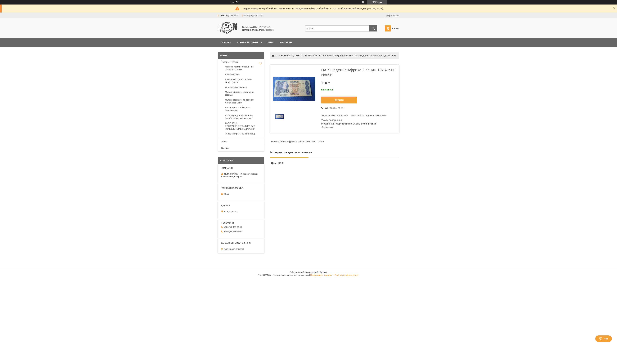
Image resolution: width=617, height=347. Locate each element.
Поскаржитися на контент (321, 275)
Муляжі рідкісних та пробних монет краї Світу (239, 101)
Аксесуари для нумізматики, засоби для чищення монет (239, 116)
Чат (606, 338)
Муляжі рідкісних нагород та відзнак (239, 93)
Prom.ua (323, 272)
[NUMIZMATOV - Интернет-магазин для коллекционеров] (228, 34)
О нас (270, 42)
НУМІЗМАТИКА (232, 74)
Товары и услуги (247, 42)
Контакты (286, 42)
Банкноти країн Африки (339, 55)
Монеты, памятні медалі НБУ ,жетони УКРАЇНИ (239, 68)
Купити (339, 100)
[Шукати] (373, 28)
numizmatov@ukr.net (234, 249)
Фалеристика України (236, 87)
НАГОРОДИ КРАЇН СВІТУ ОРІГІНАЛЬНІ (237, 109)
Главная (226, 42)
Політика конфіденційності (347, 275)
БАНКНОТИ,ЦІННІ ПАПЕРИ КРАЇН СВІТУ (302, 55)
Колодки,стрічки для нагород (240, 134)
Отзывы (225, 148)
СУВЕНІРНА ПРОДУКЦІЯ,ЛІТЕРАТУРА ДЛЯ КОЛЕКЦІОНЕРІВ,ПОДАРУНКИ (240, 126)
